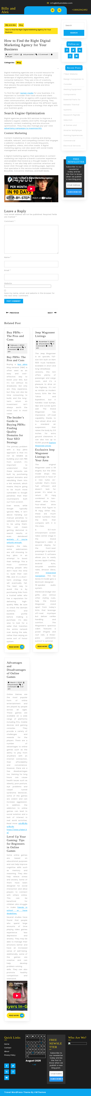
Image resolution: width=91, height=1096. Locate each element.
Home (6, 1044)
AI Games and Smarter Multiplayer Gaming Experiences (73, 130)
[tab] (53, 10)
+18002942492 (80, 9)
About (6, 1051)
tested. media (26, 93)
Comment (9, 221)
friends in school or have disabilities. (17, 910)
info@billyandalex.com (61, 3)
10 (27, 1046)
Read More (17, 647)
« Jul (34, 1064)
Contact (7, 1048)
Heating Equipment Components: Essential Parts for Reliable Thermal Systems (73, 99)
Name (7, 257)
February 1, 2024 (17, 345)
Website (8, 283)
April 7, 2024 (13, 54)
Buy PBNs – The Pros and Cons (15, 336)
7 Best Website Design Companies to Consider (74, 79)
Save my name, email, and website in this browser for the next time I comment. (29, 294)
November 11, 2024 (46, 342)
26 (33, 1053)
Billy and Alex (8, 10)
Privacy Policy (9, 1055)
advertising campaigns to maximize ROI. (23, 128)
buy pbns (22, 364)
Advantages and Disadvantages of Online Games (16, 669)
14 (38, 1046)
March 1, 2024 (16, 682)
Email (7, 270)
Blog (21, 25)
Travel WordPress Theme (17, 1092)
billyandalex (28, 54)
